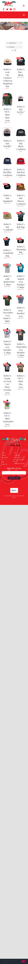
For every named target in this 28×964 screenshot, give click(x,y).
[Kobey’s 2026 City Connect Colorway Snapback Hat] (7, 56)
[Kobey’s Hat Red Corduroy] (20, 156)
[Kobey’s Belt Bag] (20, 211)
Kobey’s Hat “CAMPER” (8, 227)
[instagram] (14, 9)
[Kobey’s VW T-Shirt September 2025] (7, 400)
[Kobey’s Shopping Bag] (20, 237)
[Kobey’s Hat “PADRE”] (7, 128)
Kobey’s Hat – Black (20, 72)
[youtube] (11, 9)
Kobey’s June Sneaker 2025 (21, 311)
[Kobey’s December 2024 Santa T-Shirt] (7, 295)
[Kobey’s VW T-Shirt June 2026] (7, 94)
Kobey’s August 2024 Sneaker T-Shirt (21, 281)
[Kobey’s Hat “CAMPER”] (7, 211)
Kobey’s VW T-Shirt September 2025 (8, 418)
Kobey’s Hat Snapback (8, 198)
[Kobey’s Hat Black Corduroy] (20, 128)
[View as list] (15, 50)
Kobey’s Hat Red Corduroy (21, 172)
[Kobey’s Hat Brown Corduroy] (20, 182)
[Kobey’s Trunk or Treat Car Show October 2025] (7, 363)
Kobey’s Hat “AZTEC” (21, 109)
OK (23, 961)
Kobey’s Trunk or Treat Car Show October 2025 (7, 384)
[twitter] (7, 9)
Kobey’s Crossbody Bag (8, 253)
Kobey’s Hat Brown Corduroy (21, 199)
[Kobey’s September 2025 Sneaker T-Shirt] (20, 328)
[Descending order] (21, 43)
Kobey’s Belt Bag (21, 225)
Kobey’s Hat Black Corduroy (21, 145)
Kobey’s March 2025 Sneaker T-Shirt (7, 347)
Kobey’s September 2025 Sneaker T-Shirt (21, 349)
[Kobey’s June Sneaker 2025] (20, 295)
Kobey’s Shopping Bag (21, 249)
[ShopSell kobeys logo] (9, 1)
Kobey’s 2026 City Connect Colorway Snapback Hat (8, 78)
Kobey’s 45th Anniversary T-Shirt (9, 280)
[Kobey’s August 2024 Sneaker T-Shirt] (20, 263)
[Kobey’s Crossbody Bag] (7, 237)
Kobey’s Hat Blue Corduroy (7, 172)
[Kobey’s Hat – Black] (20, 56)
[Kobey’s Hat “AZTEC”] (20, 94)
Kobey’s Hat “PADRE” (7, 143)
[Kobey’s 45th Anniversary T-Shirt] (7, 263)
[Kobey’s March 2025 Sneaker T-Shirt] (7, 328)
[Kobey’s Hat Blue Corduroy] (7, 156)
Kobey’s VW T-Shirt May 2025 (20, 381)
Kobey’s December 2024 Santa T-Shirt (8, 315)
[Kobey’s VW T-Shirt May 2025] (20, 363)
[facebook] (4, 9)
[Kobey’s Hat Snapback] (7, 182)
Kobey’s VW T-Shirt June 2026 (7, 114)
